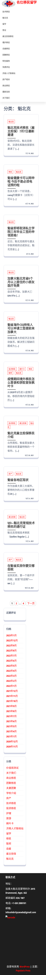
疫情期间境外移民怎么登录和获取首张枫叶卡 (20, 382)
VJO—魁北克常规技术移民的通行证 (21, 525)
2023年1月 (11, 635)
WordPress (25, 966)
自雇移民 (6, 48)
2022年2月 (11, 681)
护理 (8, 813)
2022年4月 (11, 670)
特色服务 (6, 61)
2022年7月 (11, 655)
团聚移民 (6, 54)
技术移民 (6, 11)
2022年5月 (11, 665)
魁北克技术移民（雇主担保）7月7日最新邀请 (20, 131)
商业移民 (6, 85)
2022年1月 (11, 686)
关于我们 (6, 98)
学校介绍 (11, 793)
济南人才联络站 (8, 73)
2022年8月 (11, 650)
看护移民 (6, 42)
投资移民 (11, 808)
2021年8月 (11, 711)
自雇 (8, 848)
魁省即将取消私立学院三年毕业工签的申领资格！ (20, 231)
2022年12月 (12, 640)
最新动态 (6, 91)
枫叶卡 (22, 369)
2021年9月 (11, 706)
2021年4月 (11, 731)
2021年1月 (11, 736)
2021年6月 (11, 721)
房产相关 (6, 79)
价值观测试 (12, 768)
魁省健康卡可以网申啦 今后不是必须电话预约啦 (20, 181)
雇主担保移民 (7, 36)
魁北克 (5, 18)
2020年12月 (12, 741)
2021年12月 (12, 691)
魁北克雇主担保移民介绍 (20, 435)
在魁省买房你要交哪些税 (20, 567)
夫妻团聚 (11, 788)
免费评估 (6, 67)
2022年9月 (11, 645)
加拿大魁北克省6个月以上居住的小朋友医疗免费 (20, 282)
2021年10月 (12, 701)
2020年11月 (12, 746)
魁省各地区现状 (17, 480)
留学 (4, 24)
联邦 (10, 373)
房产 (10, 474)
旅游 (8, 818)
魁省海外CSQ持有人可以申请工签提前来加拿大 (20, 328)
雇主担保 (23, 423)
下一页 (31, 603)
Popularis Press (23, 970)
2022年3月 (11, 675)
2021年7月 (11, 716)
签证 (4, 30)
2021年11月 (12, 696)
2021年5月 (11, 726)
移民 (10, 172)
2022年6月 (11, 660)
